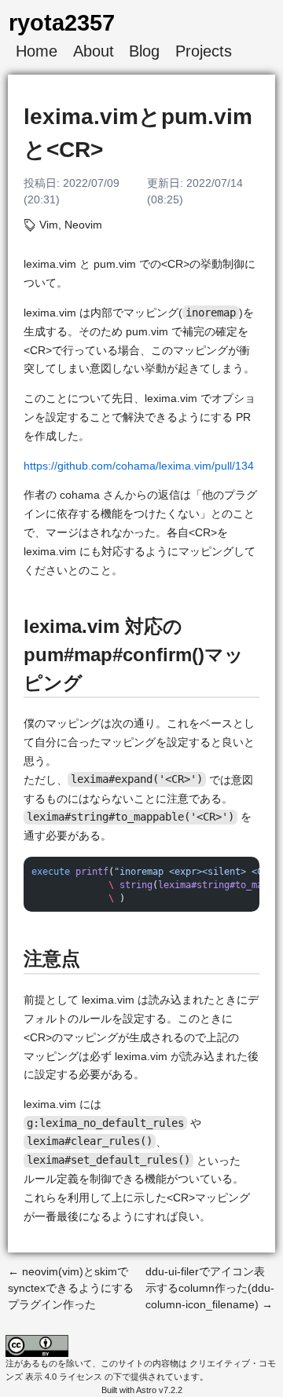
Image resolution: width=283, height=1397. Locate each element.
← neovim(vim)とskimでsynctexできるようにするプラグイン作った (71, 1288)
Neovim (83, 224)
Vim (48, 224)
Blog (144, 51)
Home (36, 51)
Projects (203, 51)
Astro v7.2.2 (159, 1390)
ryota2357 (62, 22)
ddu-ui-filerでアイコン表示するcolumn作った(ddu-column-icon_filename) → (209, 1288)
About (93, 51)
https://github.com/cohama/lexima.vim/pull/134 (139, 465)
